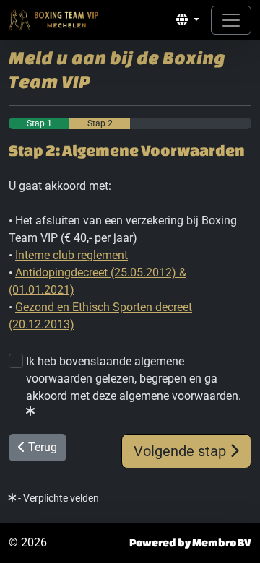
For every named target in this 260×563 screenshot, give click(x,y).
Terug (41, 447)
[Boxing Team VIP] (54, 20)
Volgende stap (182, 451)
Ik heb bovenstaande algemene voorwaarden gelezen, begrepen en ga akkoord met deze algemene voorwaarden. (133, 378)
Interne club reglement (71, 255)
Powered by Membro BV (190, 542)
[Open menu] (231, 20)
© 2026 (28, 542)
